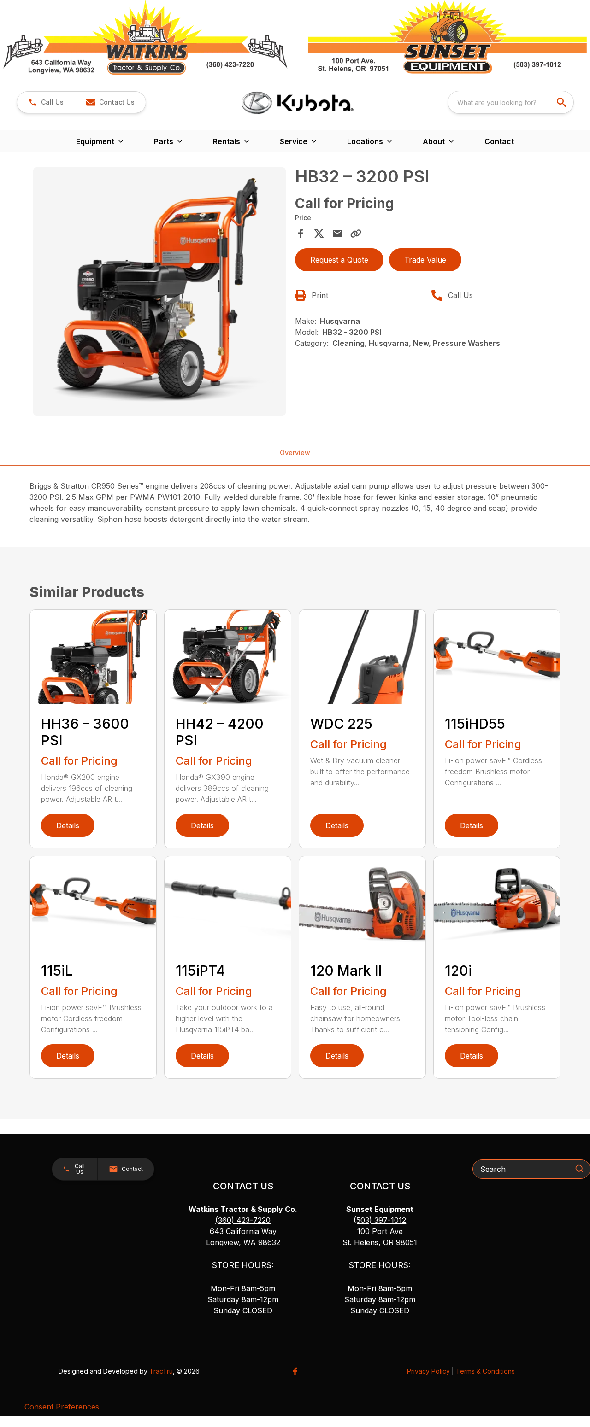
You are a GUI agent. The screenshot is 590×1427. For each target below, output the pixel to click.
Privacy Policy (428, 1371)
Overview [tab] (295, 452)
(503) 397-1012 (380, 1220)
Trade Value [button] (425, 259)
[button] (46, 102)
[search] (562, 102)
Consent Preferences (61, 1406)
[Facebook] (295, 1371)
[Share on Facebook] (300, 233)
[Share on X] (318, 233)
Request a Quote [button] (339, 259)
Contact (499, 141)
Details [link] (67, 825)
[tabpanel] (159, 293)
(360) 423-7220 (243, 1220)
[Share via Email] (337, 233)
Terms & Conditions (485, 1371)
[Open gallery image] (159, 291)
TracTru (161, 1371)
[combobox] (510, 102)
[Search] (579, 1168)
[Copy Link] (355, 233)
